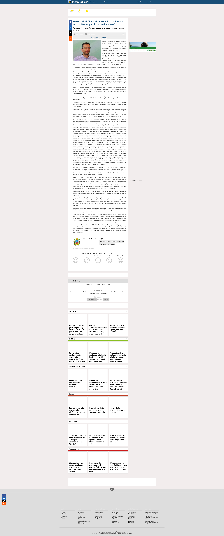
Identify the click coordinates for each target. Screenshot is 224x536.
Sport (62, 517)
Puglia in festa (114, 521)
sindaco (113, 244)
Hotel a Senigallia (148, 516)
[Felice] (109, 260)
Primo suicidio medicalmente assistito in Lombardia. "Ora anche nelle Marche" (77, 357)
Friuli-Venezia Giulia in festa (117, 516)
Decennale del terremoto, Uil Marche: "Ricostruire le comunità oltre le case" (97, 467)
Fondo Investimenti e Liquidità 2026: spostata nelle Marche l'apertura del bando (97, 440)
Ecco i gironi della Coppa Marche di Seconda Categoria (97, 410)
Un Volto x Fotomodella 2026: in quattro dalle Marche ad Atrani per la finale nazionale (98, 385)
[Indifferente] (98, 260)
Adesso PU (72, 15)
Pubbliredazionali (81, 517)
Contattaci (80, 518)
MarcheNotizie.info (99, 512)
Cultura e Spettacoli (65, 513)
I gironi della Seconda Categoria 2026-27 (117, 410)
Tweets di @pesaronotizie (136, 180)
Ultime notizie (81, 512)
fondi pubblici (120, 241)
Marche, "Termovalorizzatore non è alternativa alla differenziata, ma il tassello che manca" (98, 330)
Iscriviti (79, 516)
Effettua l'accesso (92, 299)
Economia (63, 518)
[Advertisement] (143, 29)
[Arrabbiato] (75, 260)
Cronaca (63, 512)
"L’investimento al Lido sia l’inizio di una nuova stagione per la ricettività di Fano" (118, 466)
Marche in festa (115, 512)
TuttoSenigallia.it (131, 516)
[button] (136, 2)
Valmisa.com (131, 514)
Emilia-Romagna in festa (117, 514)
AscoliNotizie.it (98, 518)
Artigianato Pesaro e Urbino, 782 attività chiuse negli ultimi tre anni (118, 439)
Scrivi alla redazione (82, 523)
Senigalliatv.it (131, 513)
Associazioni (63, 516)
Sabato (79, 15)
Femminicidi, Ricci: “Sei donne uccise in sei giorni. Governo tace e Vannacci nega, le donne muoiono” (118, 358)
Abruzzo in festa (115, 513)
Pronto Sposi (131, 521)
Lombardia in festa (115, 518)
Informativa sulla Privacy (127, 533)
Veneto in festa (115, 525)
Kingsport (130, 518)
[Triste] (87, 260)
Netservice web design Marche (151, 512)
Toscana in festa (115, 522)
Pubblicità (119, 533)
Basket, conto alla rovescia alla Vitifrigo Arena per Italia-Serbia (77, 411)
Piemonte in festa (115, 520)
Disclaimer (114, 533)
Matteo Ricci (103, 244)
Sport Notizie (131, 520)
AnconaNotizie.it (98, 514)
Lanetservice (101, 533)
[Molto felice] (120, 260)
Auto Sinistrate (131, 517)
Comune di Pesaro (89, 239)
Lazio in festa (114, 517)
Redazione (80, 514)
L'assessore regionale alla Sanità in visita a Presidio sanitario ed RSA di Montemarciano (97, 357)
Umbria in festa (115, 523)
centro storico (103, 241)
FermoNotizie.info (98, 517)
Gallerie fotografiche (82, 520)
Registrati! (106, 299)
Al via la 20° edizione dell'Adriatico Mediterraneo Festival (77, 383)
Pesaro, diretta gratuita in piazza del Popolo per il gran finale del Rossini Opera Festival (118, 384)
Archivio (79, 513)
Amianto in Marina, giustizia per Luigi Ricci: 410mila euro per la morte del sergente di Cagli (77, 329)
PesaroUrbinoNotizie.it (99, 513)
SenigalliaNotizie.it (132, 512)
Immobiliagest (131, 522)
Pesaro (108, 244)
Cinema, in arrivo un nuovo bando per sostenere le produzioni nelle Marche (77, 467)
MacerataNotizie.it (98, 516)
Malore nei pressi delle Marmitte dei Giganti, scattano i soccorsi (117, 328)
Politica (123, 34)
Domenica (87, 15)
